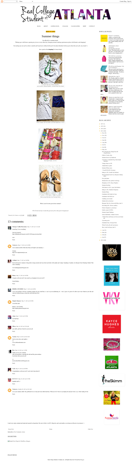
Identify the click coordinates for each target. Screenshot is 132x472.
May (103, 149)
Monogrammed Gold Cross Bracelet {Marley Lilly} (112, 175)
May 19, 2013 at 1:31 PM (21, 350)
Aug (103, 142)
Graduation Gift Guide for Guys (109, 194)
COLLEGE (65, 26)
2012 (102, 240)
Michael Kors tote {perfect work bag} (110, 180)
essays (76, 391)
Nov (103, 135)
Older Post (90, 429)
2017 (102, 124)
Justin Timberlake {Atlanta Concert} (110, 214)
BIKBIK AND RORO (17, 289)
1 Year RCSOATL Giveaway (108, 170)
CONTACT (92, 26)
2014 (102, 128)
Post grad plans (105, 178)
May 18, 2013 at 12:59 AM (22, 326)
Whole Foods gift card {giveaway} (110, 225)
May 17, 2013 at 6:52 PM (27, 301)
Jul (103, 144)
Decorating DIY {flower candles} (110, 205)
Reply (13, 239)
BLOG (39, 26)
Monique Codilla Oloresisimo (19, 227)
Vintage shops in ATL (107, 163)
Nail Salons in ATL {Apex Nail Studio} (111, 187)
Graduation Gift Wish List (108, 196)
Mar (103, 232)
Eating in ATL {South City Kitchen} (110, 172)
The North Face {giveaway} (115, 56)
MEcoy (14, 326)
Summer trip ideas (106, 185)
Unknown (14, 245)
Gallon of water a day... (107, 155)
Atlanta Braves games (107, 165)
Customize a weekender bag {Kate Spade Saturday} (111, 160)
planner (37, 42)
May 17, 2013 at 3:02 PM (23, 260)
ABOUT (46, 26)
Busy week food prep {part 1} (109, 227)
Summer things (105, 192)
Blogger (82, 459)
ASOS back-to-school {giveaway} (114, 46)
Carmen (14, 336)
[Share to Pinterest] (36, 215)
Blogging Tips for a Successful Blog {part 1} (112, 203)
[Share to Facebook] (34, 215)
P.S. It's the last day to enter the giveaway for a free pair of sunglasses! (51, 210)
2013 (102, 131)
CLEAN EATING (75, 26)
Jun (103, 147)
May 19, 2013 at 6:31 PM (24, 379)
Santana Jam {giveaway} (108, 201)
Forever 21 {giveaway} (114, 35)
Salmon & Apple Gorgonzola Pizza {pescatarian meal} (115, 107)
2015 (102, 126)
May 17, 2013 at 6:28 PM (30, 289)
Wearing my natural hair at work (116, 97)
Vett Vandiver (16, 215)
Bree (13, 350)
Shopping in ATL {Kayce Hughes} (110, 183)
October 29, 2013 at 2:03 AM (25, 389)
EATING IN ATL (55, 26)
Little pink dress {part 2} (114, 76)
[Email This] (28, 215)
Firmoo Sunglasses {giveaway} (109, 207)
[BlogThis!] (30, 215)
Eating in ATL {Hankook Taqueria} (110, 189)
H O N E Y (15, 379)
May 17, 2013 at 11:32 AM (33, 226)
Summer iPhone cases (107, 168)
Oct (103, 137)
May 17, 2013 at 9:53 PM (22, 316)
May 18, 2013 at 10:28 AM (23, 336)
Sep (103, 140)
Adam (13, 316)
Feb (103, 234)
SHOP (84, 26)
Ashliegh (14, 260)
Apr (103, 230)
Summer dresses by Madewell (109, 157)
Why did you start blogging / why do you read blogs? (116, 66)
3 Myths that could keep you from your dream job (112, 217)
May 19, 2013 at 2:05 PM (22, 368)
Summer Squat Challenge (108, 212)
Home (50, 429)
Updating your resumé (107, 198)
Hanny (14, 275)
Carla (13, 368)
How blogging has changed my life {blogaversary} (110, 152)
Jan (103, 237)
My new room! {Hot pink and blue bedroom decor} (115, 86)
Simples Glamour (16, 301)
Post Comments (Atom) (19, 432)
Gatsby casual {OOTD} (107, 210)
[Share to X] (32, 215)
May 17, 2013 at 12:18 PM (24, 245)
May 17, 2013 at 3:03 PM (22, 275)
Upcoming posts (106, 220)
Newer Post (11, 429)
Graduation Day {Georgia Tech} (109, 222)
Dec (103, 133)
